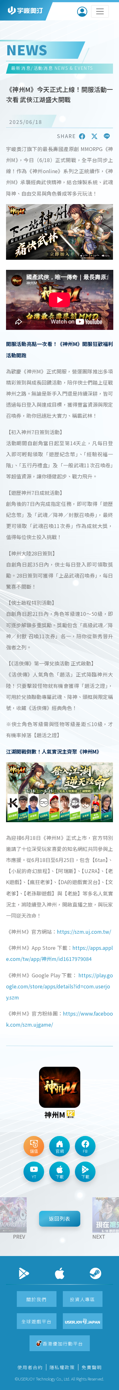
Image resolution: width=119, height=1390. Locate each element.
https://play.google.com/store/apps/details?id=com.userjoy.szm (59, 986)
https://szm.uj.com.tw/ (84, 931)
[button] (82, 136)
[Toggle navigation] (100, 11)
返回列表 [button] (59, 1218)
